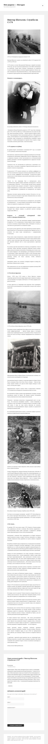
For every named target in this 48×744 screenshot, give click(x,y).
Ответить (10, 686)
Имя (8, 697)
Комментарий (11, 707)
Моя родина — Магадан (14, 5)
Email (9, 702)
